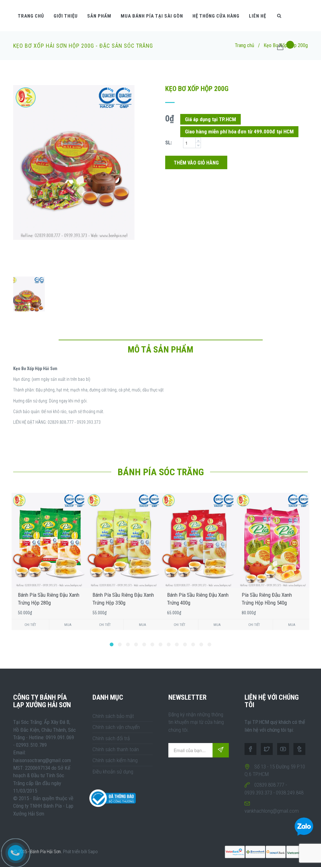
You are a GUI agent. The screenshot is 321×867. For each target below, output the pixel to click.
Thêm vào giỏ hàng (196, 163)
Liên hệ (257, 16)
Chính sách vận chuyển (116, 727)
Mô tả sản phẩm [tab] (160, 349)
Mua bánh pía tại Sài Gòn (152, 16)
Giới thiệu (66, 16)
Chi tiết (30, 625)
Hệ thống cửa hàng (215, 16)
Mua (67, 625)
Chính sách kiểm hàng (115, 760)
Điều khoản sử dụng (112, 771)
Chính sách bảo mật (113, 716)
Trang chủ (31, 16)
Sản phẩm (99, 16)
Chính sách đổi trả (111, 738)
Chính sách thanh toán (115, 749)
